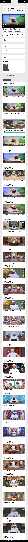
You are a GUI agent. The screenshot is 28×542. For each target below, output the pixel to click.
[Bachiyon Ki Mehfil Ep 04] (14, 496)
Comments (7, 79)
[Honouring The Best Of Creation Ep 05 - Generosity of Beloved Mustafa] (14, 415)
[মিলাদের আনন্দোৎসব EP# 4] (14, 384)
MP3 (5, 66)
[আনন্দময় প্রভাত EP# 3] (14, 352)
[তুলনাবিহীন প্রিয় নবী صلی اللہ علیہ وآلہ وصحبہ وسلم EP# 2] (14, 289)
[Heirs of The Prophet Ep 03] (14, 449)
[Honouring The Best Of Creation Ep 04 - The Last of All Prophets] (14, 432)
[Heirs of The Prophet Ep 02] (14, 465)
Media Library (12, 8)
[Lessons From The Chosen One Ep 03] (14, 241)
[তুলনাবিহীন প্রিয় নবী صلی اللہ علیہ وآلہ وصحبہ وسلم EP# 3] (14, 273)
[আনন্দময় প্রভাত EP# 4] (14, 336)
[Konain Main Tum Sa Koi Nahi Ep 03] (14, 320)
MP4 (5, 64)
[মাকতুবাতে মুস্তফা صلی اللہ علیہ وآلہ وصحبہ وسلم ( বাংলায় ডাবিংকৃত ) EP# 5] (14, 225)
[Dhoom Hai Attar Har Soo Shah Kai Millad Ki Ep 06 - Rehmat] (14, 141)
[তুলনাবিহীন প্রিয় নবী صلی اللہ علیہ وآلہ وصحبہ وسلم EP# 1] (14, 305)
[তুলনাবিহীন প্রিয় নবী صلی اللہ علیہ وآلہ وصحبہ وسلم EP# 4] (14, 257)
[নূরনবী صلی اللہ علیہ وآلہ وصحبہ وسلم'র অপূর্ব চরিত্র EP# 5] (14, 512)
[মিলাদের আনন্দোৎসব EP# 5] (14, 368)
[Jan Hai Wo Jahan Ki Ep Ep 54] (14, 399)
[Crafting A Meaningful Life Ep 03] (14, 481)
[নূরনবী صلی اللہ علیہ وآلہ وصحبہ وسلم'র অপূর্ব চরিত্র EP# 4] (14, 528)
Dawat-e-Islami (7, 8)
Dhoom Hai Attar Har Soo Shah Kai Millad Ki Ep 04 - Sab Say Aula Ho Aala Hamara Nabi (14, 11)
